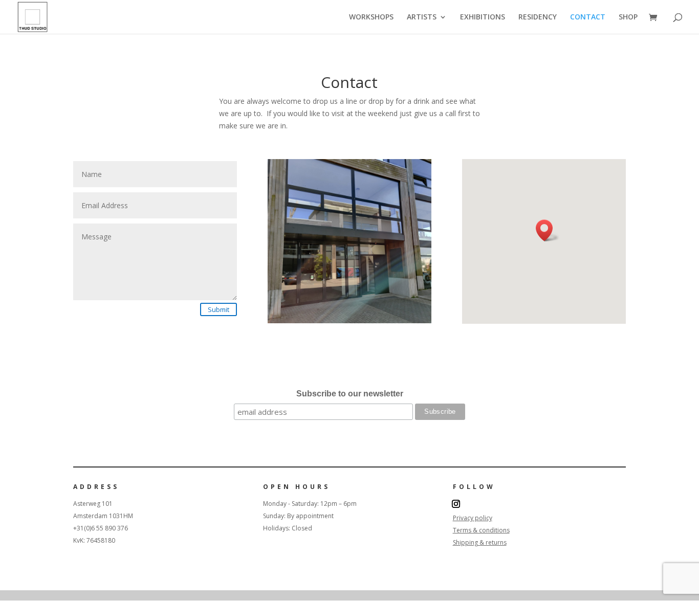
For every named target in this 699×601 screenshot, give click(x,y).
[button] (547, 230)
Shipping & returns (480, 542)
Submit (218, 309)
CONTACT (587, 17)
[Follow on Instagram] (456, 504)
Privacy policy (472, 518)
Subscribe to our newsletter (349, 393)
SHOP (628, 17)
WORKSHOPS (371, 17)
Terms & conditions (481, 530)
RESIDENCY (537, 17)
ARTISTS (421, 17)
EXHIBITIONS (482, 17)
